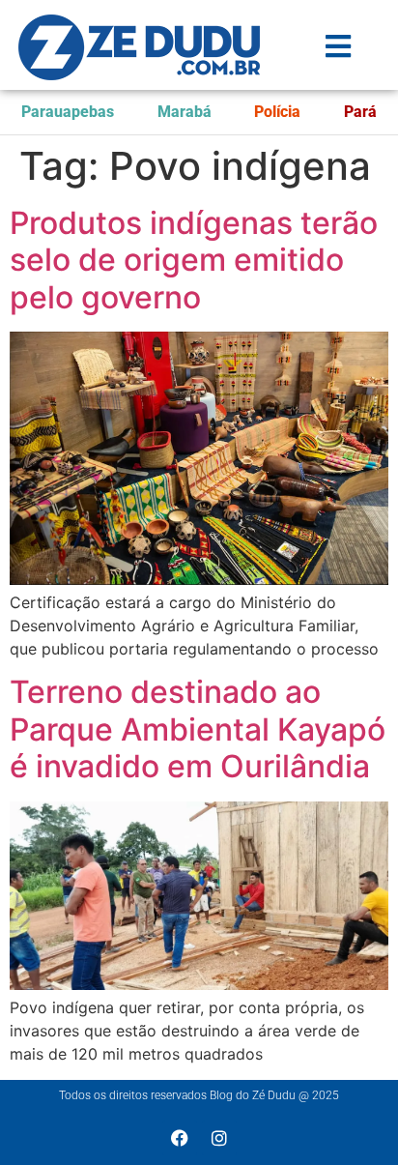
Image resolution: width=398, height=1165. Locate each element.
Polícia (277, 111)
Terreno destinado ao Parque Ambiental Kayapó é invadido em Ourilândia (197, 729)
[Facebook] (179, 1138)
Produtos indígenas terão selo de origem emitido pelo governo (194, 260)
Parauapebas (67, 111)
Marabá (184, 111)
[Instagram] (219, 1138)
